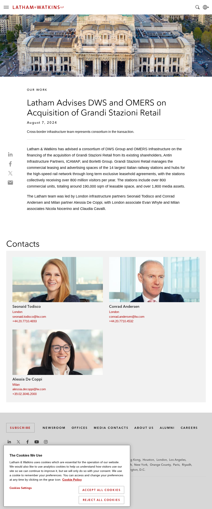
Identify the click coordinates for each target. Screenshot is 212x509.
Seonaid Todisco (26, 306)
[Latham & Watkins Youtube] (37, 442)
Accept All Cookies (101, 490)
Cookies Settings (21, 488)
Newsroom (54, 428)
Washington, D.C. (133, 469)
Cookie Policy (72, 479)
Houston (148, 460)
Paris (176, 465)
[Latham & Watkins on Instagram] (46, 442)
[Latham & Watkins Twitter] (18, 442)
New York (140, 465)
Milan (16, 384)
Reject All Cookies (101, 500)
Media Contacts (111, 428)
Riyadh (186, 465)
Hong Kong (132, 460)
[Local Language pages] (206, 7)
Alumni (167, 428)
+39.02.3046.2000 (24, 394)
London (17, 312)
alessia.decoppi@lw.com (29, 389)
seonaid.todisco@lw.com (29, 316)
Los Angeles (177, 460)
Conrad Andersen (124, 306)
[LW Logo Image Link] (38, 7)
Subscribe (20, 428)
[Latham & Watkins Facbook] (27, 442)
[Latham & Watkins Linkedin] (9, 442)
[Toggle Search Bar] (197, 7)
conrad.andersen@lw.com (127, 316)
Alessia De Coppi (27, 379)
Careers (189, 428)
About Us (144, 428)
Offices (80, 428)
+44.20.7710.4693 (24, 321)
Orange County (160, 465)
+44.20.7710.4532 (121, 321)
